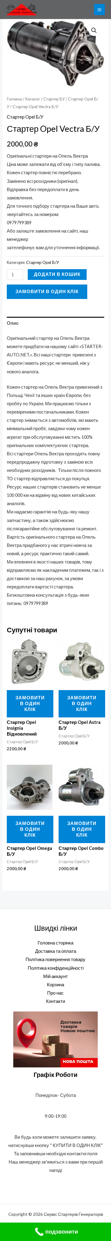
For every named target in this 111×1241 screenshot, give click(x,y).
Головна (14, 98)
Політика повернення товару (55, 959)
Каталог (32, 98)
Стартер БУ (54, 98)
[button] (94, 30)
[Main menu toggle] (99, 9)
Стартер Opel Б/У (25, 117)
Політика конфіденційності (56, 968)
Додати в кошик (57, 274)
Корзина (55, 984)
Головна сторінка (55, 942)
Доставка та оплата (55, 951)
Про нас (55, 993)
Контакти (55, 1001)
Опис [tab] (12, 323)
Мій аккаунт (55, 976)
